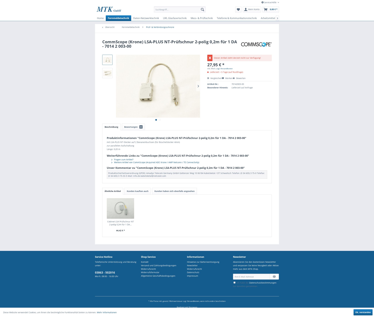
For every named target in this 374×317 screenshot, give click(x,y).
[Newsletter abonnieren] (274, 277)
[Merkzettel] (238, 9)
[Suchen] (202, 9)
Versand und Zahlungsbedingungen (158, 265)
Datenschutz (193, 272)
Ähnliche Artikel (113, 191)
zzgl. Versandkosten (224, 68)
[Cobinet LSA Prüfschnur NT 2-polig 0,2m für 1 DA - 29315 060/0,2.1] (120, 208)
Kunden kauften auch (137, 191)
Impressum (192, 275)
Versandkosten (193, 301)
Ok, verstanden (363, 312)
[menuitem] (180, 11)
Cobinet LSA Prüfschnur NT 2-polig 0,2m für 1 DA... (120, 223)
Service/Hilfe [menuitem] (270, 2)
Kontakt (144, 262)
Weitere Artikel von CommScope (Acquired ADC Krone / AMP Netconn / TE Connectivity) (156, 162)
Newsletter (192, 265)
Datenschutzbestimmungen (262, 282)
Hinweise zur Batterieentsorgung (203, 262)
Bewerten (241, 78)
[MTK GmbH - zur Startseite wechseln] (108, 10)
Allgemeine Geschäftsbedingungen (158, 275)
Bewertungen (133, 127)
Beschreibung (111, 127)
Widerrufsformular (150, 272)
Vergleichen (216, 78)
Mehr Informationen (107, 312)
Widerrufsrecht (148, 269)
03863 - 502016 (105, 272)
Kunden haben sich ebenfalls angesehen (174, 191)
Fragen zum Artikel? (123, 159)
